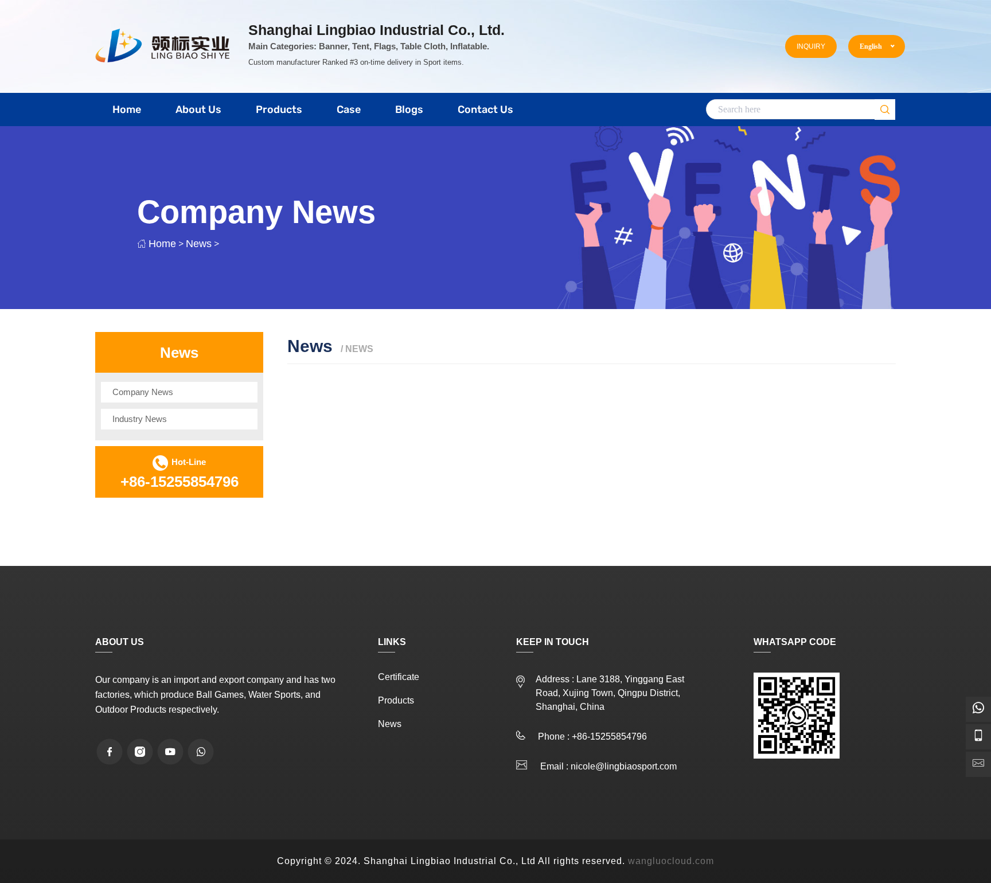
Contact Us (485, 109)
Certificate (398, 677)
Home (126, 109)
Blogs (409, 109)
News (199, 243)
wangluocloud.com (671, 861)
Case (349, 109)
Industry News (139, 419)
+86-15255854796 (179, 481)
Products (279, 109)
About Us (198, 109)
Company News (142, 392)
